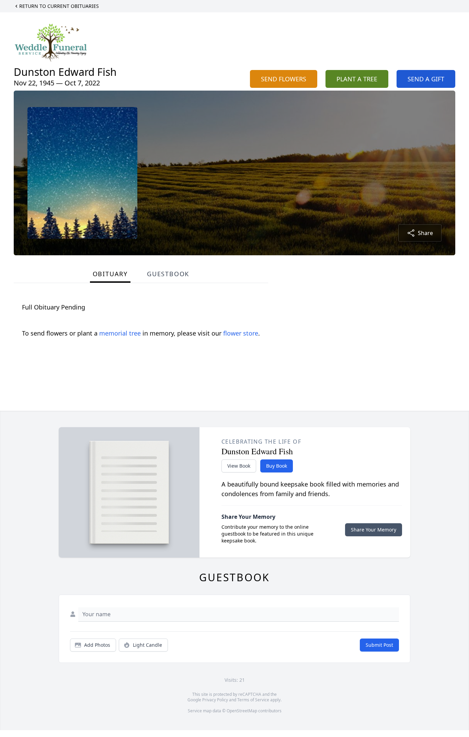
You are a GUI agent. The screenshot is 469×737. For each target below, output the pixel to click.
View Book (238, 466)
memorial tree (120, 333)
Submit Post (379, 645)
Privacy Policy (215, 700)
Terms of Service (253, 700)
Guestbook (168, 274)
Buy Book (276, 466)
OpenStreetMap (242, 711)
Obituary (110, 274)
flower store (240, 333)
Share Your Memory (373, 529)
